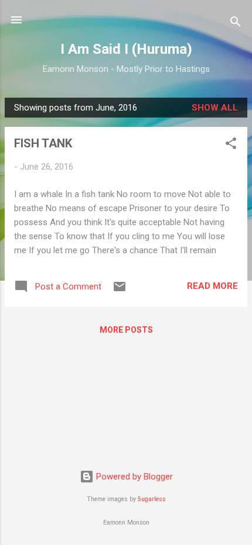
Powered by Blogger (133, 476)
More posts (126, 329)
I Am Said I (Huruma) (126, 49)
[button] (231, 145)
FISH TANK (43, 143)
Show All (215, 107)
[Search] (236, 24)
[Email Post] (120, 290)
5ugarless (152, 499)
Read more (212, 286)
